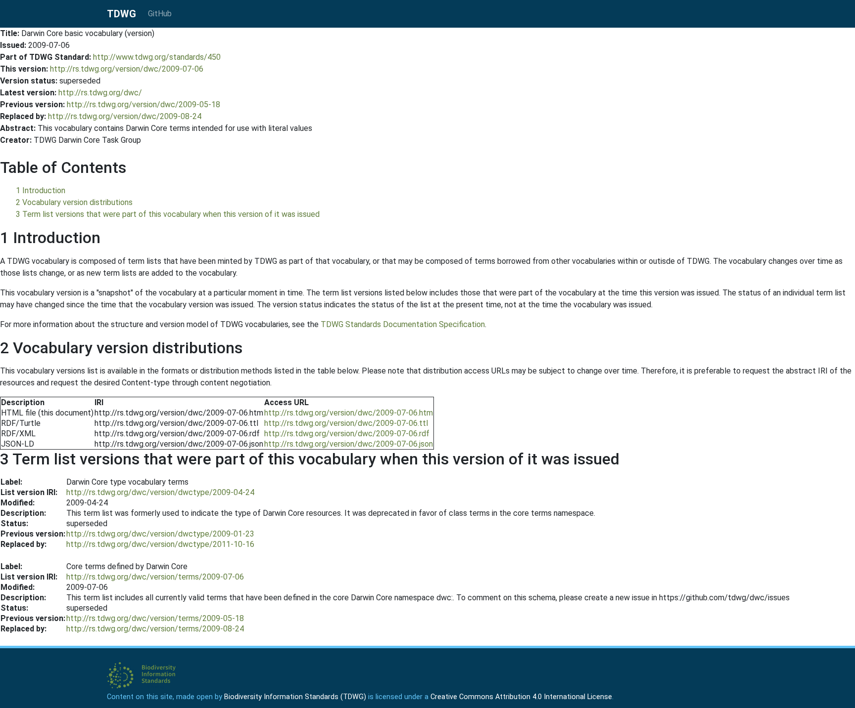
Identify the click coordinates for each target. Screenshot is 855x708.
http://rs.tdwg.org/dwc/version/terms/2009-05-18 (155, 618)
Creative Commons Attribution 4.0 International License (521, 697)
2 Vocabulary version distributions (74, 202)
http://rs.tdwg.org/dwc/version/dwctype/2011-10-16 (160, 544)
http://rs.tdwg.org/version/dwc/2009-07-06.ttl (346, 423)
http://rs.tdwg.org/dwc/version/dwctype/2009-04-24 (160, 492)
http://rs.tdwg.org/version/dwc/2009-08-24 (124, 116)
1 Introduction (40, 190)
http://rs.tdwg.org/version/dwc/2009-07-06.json (348, 444)
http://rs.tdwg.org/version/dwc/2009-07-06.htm (348, 412)
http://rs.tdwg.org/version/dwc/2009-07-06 (126, 69)
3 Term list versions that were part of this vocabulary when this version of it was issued (168, 214)
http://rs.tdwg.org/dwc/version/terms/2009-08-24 (155, 628)
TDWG (121, 14)
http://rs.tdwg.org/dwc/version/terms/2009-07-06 (155, 577)
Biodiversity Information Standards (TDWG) (295, 697)
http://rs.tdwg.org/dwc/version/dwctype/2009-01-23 (160, 534)
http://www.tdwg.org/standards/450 (157, 57)
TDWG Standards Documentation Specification (403, 324)
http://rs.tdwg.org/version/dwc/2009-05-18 (143, 104)
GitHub (160, 13)
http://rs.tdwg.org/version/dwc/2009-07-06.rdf (346, 433)
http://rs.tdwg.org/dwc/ (100, 92)
